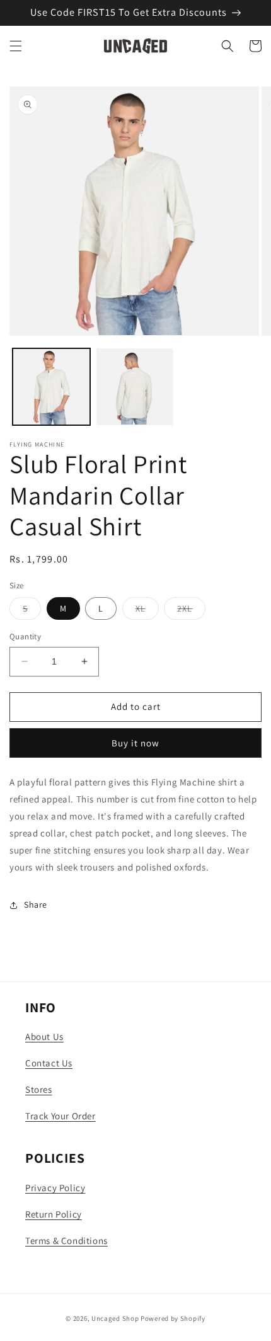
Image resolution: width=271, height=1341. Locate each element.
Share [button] (35, 904)
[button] (16, 46)
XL (147, 611)
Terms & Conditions (66, 1241)
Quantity (25, 636)
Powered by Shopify (173, 1318)
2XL (191, 611)
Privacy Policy (55, 1188)
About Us (44, 1036)
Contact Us (48, 1063)
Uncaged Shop (115, 1318)
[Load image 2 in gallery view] (135, 387)
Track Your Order (60, 1116)
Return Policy (53, 1214)
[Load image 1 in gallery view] (51, 387)
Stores (38, 1089)
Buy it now (135, 743)
